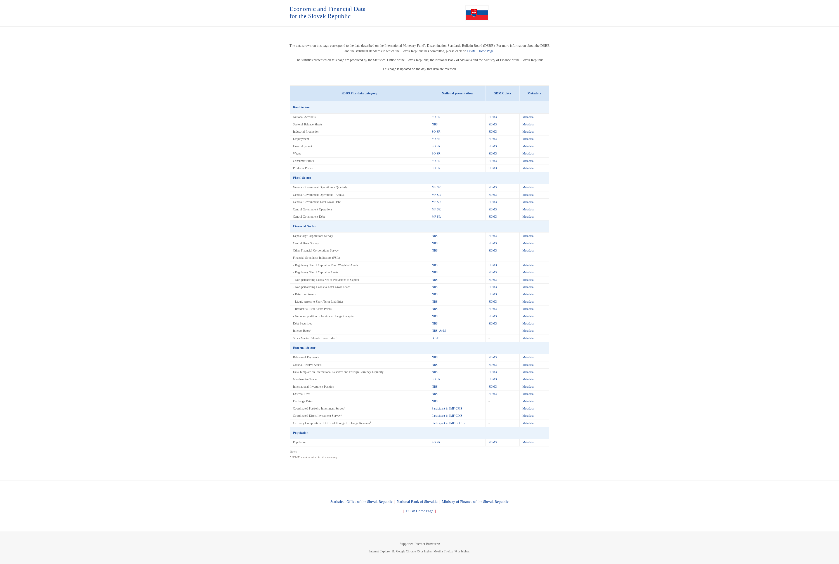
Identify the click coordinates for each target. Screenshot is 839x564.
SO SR (436, 117)
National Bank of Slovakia (417, 502)
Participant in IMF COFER (448, 423)
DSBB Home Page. (480, 51)
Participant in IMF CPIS (447, 408)
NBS (435, 124)
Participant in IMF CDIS (447, 415)
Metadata (528, 117)
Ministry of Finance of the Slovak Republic (475, 502)
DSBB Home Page (419, 511)
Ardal (442, 330)
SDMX (493, 117)
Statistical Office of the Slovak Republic (361, 502)
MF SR (436, 187)
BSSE (435, 338)
